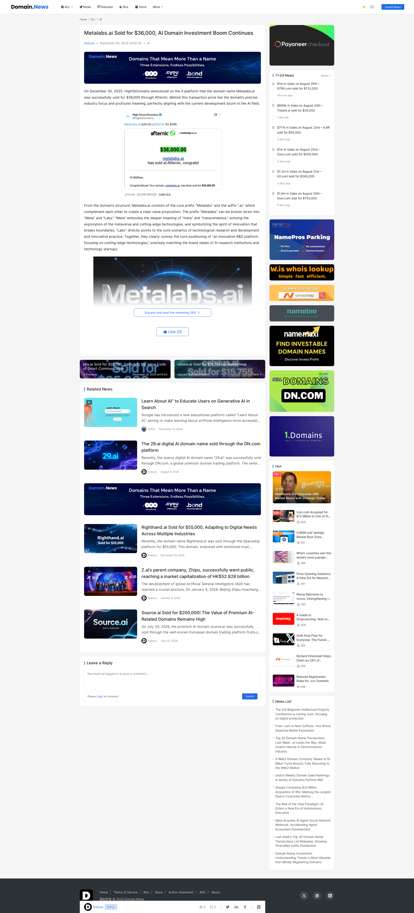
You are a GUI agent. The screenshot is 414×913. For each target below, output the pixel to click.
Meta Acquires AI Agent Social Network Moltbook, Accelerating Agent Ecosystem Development (303, 825)
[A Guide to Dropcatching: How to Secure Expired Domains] (283, 619)
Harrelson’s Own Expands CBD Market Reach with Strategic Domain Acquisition (301, 498)
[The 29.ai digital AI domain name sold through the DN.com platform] (110, 455)
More (156, 7)
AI (148, 43)
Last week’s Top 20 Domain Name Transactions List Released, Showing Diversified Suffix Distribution (301, 841)
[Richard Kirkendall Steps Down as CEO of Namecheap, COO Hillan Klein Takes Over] (283, 660)
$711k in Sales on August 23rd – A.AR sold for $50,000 (303, 130)
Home (83, 19)
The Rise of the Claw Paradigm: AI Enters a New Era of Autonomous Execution (299, 808)
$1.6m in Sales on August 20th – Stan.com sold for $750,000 (299, 196)
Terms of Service (126, 892)
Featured (106, 7)
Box (126, 7)
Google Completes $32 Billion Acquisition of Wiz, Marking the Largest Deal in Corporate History (303, 791)
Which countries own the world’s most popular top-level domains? (313, 557)
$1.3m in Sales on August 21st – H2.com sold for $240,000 (299, 174)
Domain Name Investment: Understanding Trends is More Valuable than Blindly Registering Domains (303, 858)
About (216, 892)
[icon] (304, 895)
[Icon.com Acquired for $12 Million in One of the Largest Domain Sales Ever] (283, 516)
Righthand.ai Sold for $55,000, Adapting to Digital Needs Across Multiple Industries (199, 530)
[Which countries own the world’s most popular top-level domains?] (283, 557)
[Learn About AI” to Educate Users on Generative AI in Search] (110, 412)
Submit (250, 696)
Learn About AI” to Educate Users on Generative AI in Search (195, 404)
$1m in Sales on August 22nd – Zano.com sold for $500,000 (298, 152)
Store (142, 7)
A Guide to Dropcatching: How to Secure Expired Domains (313, 619)
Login (99, 696)
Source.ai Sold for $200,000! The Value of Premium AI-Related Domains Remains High (197, 616)
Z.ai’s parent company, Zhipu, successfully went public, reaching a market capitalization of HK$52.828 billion (197, 573)
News (87, 7)
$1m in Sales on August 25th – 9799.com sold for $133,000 (298, 86)
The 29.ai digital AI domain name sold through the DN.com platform (200, 447)
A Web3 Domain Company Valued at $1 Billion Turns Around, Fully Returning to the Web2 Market (303, 763)
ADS (202, 892)
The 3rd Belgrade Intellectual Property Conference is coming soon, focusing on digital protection (302, 714)
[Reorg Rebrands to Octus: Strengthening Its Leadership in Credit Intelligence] (283, 598)
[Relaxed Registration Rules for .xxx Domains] (283, 680)
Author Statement (181, 892)
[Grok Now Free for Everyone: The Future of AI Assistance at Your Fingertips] (283, 639)
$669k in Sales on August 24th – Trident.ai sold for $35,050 (300, 108)
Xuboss (89, 43)
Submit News (393, 7)
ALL (67, 7)
